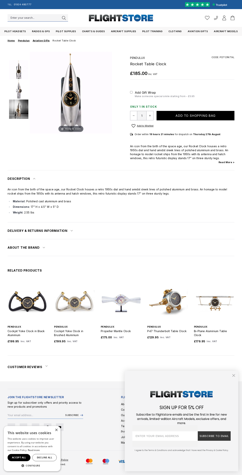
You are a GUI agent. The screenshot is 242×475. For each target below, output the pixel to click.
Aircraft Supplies (123, 31)
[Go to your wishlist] (207, 18)
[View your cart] (232, 18)
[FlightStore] (121, 18)
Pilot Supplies (66, 31)
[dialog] (32, 448)
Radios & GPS (41, 31)
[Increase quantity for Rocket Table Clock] (150, 115)
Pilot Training (152, 31)
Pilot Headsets (15, 31)
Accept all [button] (19, 457)
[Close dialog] (234, 375)
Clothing (175, 31)
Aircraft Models (226, 31)
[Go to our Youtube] (60, 427)
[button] (32, 465)
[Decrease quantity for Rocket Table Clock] (133, 115)
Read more (34, 450)
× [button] (56, 430)
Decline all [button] (44, 457)
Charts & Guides (93, 31)
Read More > (226, 162)
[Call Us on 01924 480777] (216, 18)
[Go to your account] (224, 18)
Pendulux (137, 57)
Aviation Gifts (198, 31)
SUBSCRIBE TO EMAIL (214, 436)
